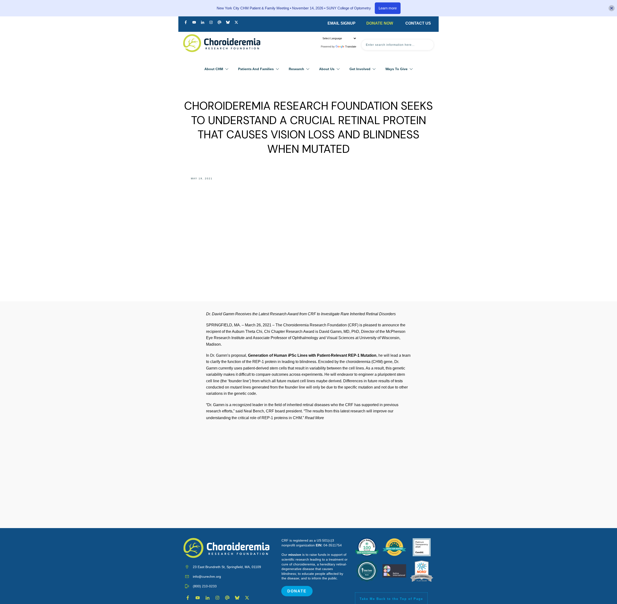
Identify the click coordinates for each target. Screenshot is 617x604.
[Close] (612, 8)
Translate (350, 46)
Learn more (388, 8)
